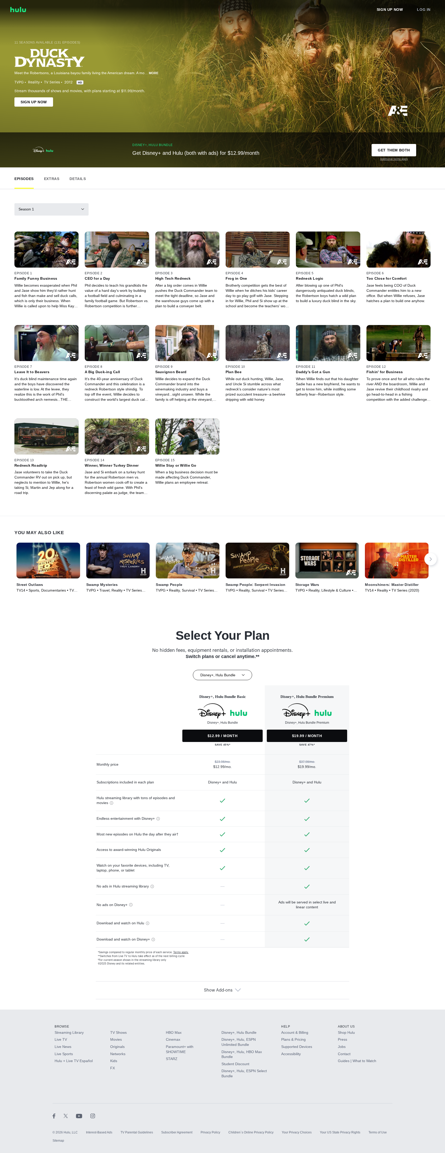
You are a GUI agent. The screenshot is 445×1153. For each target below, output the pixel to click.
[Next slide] (430, 559)
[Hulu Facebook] (58, 1115)
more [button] (154, 73)
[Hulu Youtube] (83, 1115)
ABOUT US (346, 1026)
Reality (34, 82)
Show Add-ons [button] (218, 990)
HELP (285, 1026)
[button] (24, 177)
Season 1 (26, 209)
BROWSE (62, 1026)
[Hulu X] (70, 1115)
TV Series (52, 82)
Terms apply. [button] (181, 952)
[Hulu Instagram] (92, 1115)
